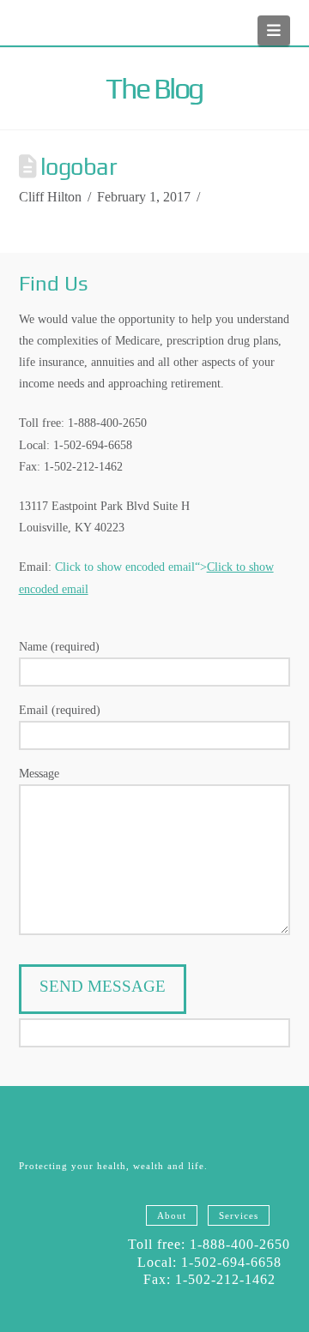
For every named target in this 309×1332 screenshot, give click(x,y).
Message (39, 773)
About (171, 1215)
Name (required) (59, 646)
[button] (274, 30)
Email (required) (59, 710)
